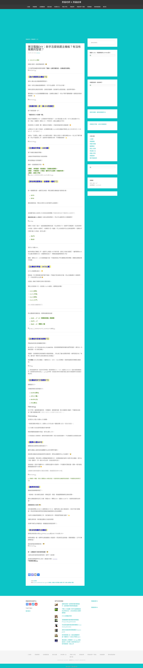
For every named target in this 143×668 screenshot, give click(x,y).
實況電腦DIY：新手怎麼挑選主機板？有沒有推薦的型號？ (54, 48)
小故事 (91, 139)
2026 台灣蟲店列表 (67, 616)
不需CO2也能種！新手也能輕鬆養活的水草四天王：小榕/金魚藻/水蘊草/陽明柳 (71, 611)
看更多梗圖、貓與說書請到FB (98, 112)
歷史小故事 (93, 148)
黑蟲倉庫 (92, 155)
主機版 (53, 582)
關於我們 (68, 666)
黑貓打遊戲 (93, 144)
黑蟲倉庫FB (94, 601)
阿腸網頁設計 (140, 664)
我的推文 (28, 611)
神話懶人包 (93, 151)
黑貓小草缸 (93, 153)
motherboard (39, 582)
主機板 (49, 582)
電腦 (73, 582)
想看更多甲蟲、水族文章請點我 (98, 124)
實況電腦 (57, 582)
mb (35, 582)
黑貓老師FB (94, 607)
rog (45, 582)
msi (43, 582)
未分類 (35, 580)
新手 (64, 582)
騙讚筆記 (92, 146)
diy (34, 582)
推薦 (61, 582)
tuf (47, 582)
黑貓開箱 (92, 141)
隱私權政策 (74, 666)
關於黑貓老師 (93, 158)
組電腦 (69, 582)
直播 (66, 582)
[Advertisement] (71, 19)
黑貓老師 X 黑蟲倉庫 (71, 2)
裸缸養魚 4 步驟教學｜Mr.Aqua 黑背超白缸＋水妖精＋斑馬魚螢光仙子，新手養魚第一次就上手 (71, 642)
